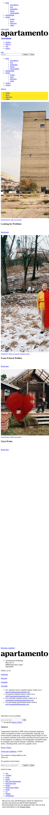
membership (9, 15)
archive (8, 42)
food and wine (10, 783)
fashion (8, 794)
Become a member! (8, 648)
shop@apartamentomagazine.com (17, 692)
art (6, 792)
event (7, 777)
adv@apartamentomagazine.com (17, 704)
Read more (5, 232)
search (7, 48)
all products (14, 5)
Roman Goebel (25, 354)
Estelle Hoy (4, 354)
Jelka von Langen (16, 220)
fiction (12, 19)
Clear (32, 54)
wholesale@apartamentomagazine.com (19, 700)
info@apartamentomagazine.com (17, 696)
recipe (7, 779)
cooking (8, 775)
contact (8, 85)
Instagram (4, 674)
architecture (9, 796)
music (7, 790)
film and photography (13, 781)
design (7, 785)
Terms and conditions (8, 751)
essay (12, 21)
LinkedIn (4, 682)
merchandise (14, 13)
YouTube (4, 686)
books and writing (11, 787)
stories (7, 17)
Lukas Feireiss (5, 437)
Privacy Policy (17, 722)
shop (7, 3)
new (11, 7)
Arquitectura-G (5, 220)
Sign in (8, 44)
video (12, 25)
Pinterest (4, 678)
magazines (14, 9)
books (12, 11)
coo (6, 773)
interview (13, 23)
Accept (6, 811)
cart (6, 46)
